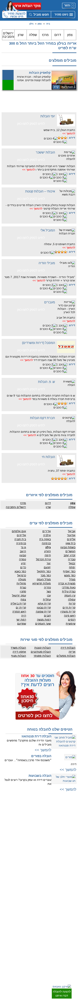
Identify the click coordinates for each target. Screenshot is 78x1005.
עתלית (47, 599)
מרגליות (21, 583)
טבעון (22, 555)
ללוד (73, 908)
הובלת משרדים (30, 943)
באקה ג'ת (45, 539)
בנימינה (46, 543)
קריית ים (21, 607)
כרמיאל (21, 575)
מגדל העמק (44, 579)
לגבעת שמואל (69, 851)
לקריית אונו (70, 855)
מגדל (72, 579)
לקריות (35, 846)
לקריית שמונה (31, 882)
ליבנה (73, 912)
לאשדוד (72, 935)
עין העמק (69, 595)
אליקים (71, 539)
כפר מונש (69, 575)
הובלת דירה (32, 931)
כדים (23, 567)
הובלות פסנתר (42, 655)
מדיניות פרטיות (30, 908)
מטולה (22, 579)
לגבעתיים (71, 819)
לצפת (35, 878)
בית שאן (70, 543)
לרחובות (71, 900)
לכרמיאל (34, 874)
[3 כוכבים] (59, 137)
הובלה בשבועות (40, 775)
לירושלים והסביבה (66, 874)
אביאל (71, 531)
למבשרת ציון (69, 886)
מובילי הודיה (47, 263)
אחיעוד (71, 535)
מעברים (49, 302)
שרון (21, 35)
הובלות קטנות (42, 647)
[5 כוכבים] (60, 142)
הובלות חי (48, 457)
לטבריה (34, 870)
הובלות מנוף (18, 655)
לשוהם (72, 920)
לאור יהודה (70, 843)
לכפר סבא (33, 823)
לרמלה (72, 904)
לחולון (73, 835)
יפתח (72, 567)
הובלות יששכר (45, 152)
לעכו (36, 862)
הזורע (47, 551)
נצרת (23, 587)
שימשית (70, 623)
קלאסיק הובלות (40, 72)
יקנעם (47, 567)
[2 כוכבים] (62, 137)
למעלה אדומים (68, 882)
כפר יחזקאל (44, 571)
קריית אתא (44, 603)
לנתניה (34, 811)
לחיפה (35, 842)
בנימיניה (21, 543)
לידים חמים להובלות (28, 964)
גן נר (23, 547)
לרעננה (34, 827)
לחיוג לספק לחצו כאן (31, 123)
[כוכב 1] (65, 137)
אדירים (46, 531)
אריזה (72, 651)
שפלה (33, 35)
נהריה (47, 587)
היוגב (23, 551)
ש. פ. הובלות (46, 381)
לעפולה (34, 854)
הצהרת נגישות (31, 916)
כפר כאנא (20, 571)
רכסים (71, 619)
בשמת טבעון (67, 547)
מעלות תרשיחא (41, 583)
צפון (40, 23)
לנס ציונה (71, 916)
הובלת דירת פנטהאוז (36, 736)
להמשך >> (68, 133)
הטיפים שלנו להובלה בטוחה (49, 729)
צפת (23, 599)
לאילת (72, 959)
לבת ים (72, 839)
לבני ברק (71, 827)
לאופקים (71, 951)
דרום (57, 35)
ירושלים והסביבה (8, 35)
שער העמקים (43, 623)
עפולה (71, 599)
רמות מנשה (44, 619)
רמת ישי (21, 619)
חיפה (48, 555)
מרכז (45, 35)
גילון (31, 23)
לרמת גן (72, 815)
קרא (56, 86)
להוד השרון (32, 831)
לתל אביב (71, 811)
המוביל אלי (47, 230)
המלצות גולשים (30, 900)
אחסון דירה (19, 651)
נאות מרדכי (68, 587)
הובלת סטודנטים (41, 651)
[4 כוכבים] (50, 138)
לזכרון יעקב (32, 866)
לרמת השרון (32, 819)
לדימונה (72, 947)
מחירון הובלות (31, 904)
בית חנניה (20, 539)
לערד (73, 955)
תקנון (35, 912)
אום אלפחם (19, 531)
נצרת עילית (68, 591)
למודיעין (72, 859)
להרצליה (33, 815)
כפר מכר (46, 575)
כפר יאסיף (69, 571)
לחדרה (34, 858)
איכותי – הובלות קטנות (40, 191)
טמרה (22, 559)
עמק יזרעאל (19, 595)
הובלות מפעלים (66, 655)
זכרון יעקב (69, 555)
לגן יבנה (72, 924)
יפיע (23, 563)
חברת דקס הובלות (42, 418)
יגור (49, 563)
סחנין (23, 591)
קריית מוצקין (67, 611)
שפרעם (21, 623)
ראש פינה (69, 615)
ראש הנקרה (19, 611)
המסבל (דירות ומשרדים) (38, 343)
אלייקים (21, 535)
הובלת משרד (18, 647)
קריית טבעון (44, 607)
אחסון (35, 935)
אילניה (47, 535)
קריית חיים (69, 607)
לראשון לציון (70, 831)
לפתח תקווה (69, 823)
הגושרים (70, 551)
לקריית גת (71, 943)
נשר (48, 591)
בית (48, 23)
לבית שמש (70, 878)
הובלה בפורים (41, 756)
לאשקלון (71, 939)
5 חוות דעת (68, 86)
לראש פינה (32, 886)
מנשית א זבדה (66, 583)
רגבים (47, 615)
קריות (72, 603)
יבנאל (72, 563)
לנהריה (34, 850)
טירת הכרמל (43, 559)
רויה (23, 615)
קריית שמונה (43, 611)
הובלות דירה (68, 647)
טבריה (71, 559)
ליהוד (73, 847)
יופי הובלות (47, 116)
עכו (49, 595)
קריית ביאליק (18, 603)
